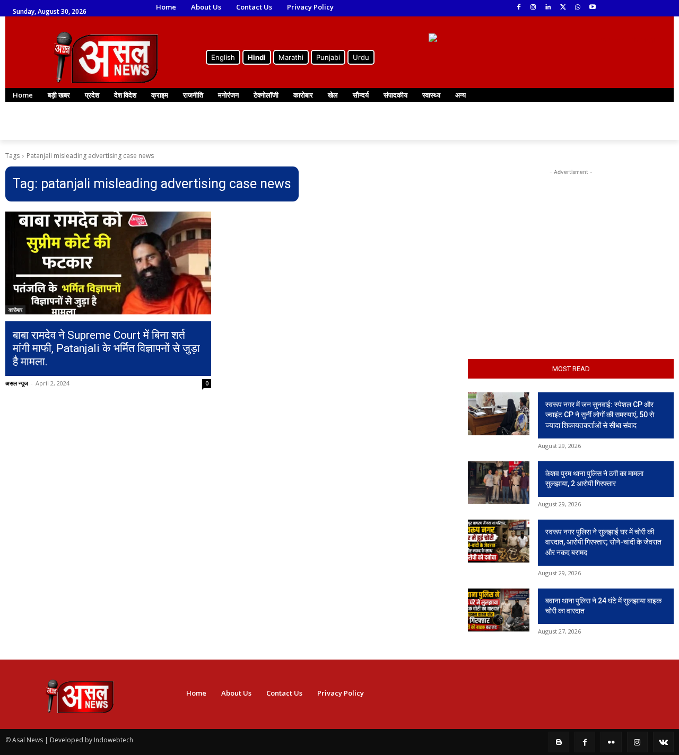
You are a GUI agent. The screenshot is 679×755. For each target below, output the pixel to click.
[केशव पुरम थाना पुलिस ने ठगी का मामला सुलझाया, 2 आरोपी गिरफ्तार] (498, 482)
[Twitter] (563, 8)
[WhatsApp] (577, 8)
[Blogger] (559, 742)
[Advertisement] (570, 244)
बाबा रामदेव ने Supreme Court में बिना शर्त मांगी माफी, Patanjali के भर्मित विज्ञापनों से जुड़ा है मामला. (106, 348)
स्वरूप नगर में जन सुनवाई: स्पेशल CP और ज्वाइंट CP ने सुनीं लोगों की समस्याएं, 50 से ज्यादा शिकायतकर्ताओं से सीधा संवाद (599, 414)
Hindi (257, 57)
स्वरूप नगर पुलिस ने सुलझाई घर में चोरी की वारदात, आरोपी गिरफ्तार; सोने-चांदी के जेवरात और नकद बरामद (603, 542)
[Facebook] (518, 8)
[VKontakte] (663, 742)
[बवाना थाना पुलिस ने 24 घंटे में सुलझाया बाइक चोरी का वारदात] (498, 610)
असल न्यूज (16, 383)
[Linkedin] (548, 8)
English (223, 57)
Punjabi (328, 57)
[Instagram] (533, 8)
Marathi (290, 57)
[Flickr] (610, 742)
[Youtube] (592, 8)
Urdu (361, 57)
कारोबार (15, 309)
